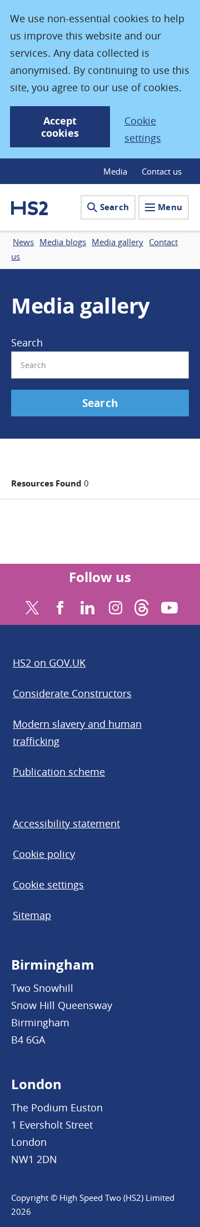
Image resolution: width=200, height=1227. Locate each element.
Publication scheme (59, 771)
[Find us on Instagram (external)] (114, 606)
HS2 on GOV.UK (49, 662)
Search (114, 207)
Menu (170, 207)
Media (115, 171)
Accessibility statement (66, 823)
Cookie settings (142, 129)
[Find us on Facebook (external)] (58, 606)
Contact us (162, 171)
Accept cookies (60, 127)
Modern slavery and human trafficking (77, 732)
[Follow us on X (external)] (30, 606)
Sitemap (32, 915)
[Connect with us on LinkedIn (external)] (86, 606)
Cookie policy (44, 854)
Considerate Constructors (72, 693)
